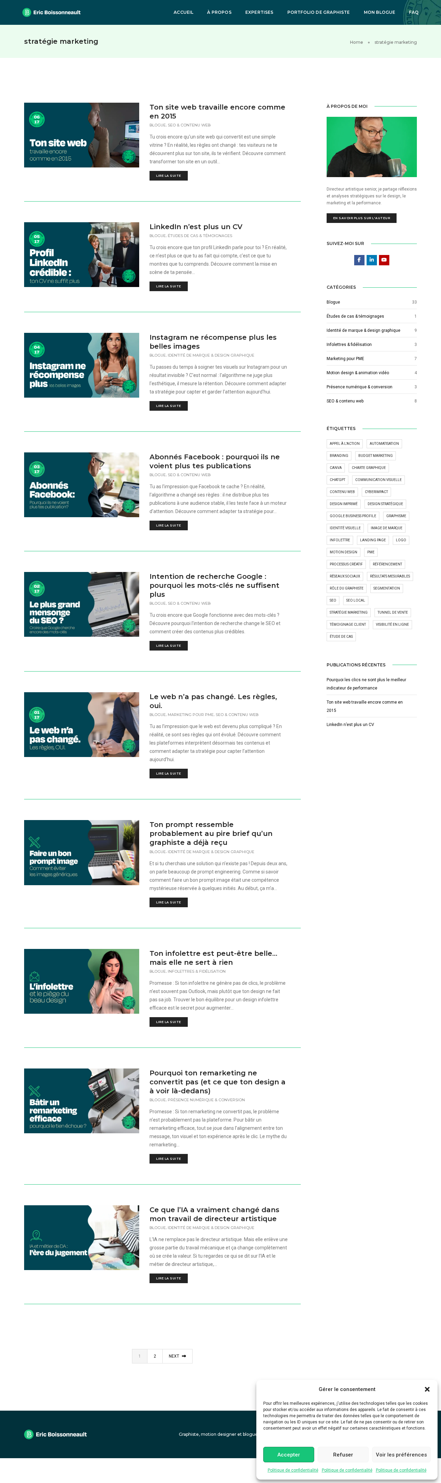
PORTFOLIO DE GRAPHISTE (318, 12)
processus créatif (346, 564)
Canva (336, 468)
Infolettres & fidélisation (197, 971)
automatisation (384, 444)
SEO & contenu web (189, 125)
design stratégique (385, 504)
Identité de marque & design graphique (211, 355)
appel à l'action (345, 444)
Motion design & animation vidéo (358, 372)
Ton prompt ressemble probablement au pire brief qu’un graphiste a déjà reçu (211, 833)
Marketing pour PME (191, 714)
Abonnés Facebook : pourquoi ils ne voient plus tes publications (215, 461)
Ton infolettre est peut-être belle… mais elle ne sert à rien (213, 957)
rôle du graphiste (346, 588)
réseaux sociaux (345, 576)
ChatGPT (337, 480)
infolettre (340, 540)
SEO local (355, 600)
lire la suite (168, 175)
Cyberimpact (376, 492)
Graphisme (396, 516)
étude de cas (341, 636)
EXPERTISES (259, 12)
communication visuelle (378, 480)
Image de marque (386, 528)
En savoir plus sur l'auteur (361, 218)
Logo (401, 540)
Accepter (288, 1455)
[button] (427, 1389)
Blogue (158, 125)
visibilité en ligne (392, 624)
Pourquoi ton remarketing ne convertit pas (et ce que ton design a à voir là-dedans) (218, 1082)
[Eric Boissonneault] (51, 12)
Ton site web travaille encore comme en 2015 (217, 111)
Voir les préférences (401, 1455)
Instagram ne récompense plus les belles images (213, 341)
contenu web (342, 492)
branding (339, 456)
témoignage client (348, 624)
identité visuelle (345, 528)
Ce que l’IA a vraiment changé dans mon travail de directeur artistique (214, 1214)
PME (371, 552)
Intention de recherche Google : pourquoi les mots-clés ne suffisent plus (214, 585)
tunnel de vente (393, 612)
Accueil (183, 12)
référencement (387, 564)
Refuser (343, 1455)
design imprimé (344, 504)
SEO (333, 600)
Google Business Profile (353, 516)
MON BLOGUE (380, 12)
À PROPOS (219, 12)
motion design (343, 552)
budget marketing (375, 456)
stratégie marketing (349, 612)
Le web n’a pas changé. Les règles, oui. (213, 701)
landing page (373, 540)
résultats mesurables (390, 576)
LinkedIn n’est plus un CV (196, 227)
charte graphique (369, 468)
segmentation (386, 588)
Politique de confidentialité (293, 1470)
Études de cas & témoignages (200, 235)
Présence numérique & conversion (206, 1099)
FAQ (414, 12)
